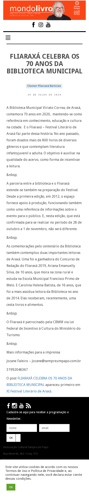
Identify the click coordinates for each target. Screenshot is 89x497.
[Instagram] (41, 24)
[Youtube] (48, 24)
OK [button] (11, 487)
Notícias (55, 85)
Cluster (32, 85)
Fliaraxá (43, 85)
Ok (11, 437)
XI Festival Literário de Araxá (28, 391)
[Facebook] (33, 24)
